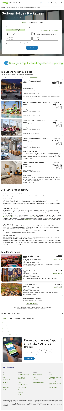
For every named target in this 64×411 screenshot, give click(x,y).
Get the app (29, 358)
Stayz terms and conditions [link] (39, 382)
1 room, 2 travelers (43, 30)
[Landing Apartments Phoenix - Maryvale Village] (42, 172)
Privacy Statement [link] (37, 374)
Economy (54, 30)
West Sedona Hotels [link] (7, 323)
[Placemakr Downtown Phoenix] (42, 127)
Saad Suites (50, 219)
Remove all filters (33, 77)
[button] (32, 313)
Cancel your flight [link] (53, 381)
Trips (52, 2)
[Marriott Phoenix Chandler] (42, 89)
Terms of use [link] (36, 379)
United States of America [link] (25, 7)
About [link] (3, 374)
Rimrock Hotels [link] (5, 332)
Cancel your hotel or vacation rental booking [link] (55, 378)
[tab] (23, 22)
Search (32, 48)
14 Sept (11, 39)
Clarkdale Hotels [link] (6, 329)
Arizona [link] (34, 7)
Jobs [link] (3, 377)
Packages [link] (9, 7)
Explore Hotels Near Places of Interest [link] (24, 381)
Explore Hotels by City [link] (23, 384)
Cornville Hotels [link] (5, 326)
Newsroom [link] (4, 384)
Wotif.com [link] (3, 7)
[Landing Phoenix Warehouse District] (42, 148)
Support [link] (50, 374)
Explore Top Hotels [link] (22, 387)
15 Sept (38, 39)
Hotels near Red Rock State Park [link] (10, 335)
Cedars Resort (28, 219)
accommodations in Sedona (36, 212)
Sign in (57, 2)
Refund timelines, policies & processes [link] (55, 384)
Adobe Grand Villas (8, 216)
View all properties (32, 303)
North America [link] (15, 7)
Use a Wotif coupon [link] (53, 387)
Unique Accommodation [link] (23, 389)
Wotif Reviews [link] (21, 394)
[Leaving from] (19, 34)
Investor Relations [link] (6, 387)
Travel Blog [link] (20, 392)
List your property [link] (6, 379)
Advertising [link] (4, 389)
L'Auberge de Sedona (31, 216)
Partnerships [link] (5, 382)
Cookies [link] (35, 377)
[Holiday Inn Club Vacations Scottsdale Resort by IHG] (42, 109)
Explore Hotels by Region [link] (23, 374)
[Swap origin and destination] (32, 34)
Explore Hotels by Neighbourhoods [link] (22, 378)
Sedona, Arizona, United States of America (47, 34)
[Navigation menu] (61, 3)
